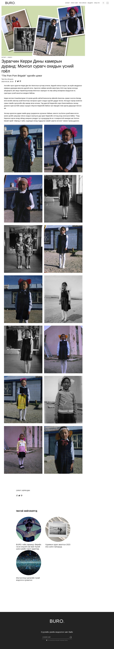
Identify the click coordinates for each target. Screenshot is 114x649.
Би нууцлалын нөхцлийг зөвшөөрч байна (58, 640)
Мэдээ (10, 57)
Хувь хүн (97, 3)
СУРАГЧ (18, 490)
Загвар (67, 3)
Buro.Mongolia (9, 79)
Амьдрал (90, 3)
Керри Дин (26, 490)
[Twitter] (18, 81)
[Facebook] (16, 81)
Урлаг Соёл (74, 3)
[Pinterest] (20, 81)
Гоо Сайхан (82, 3)
